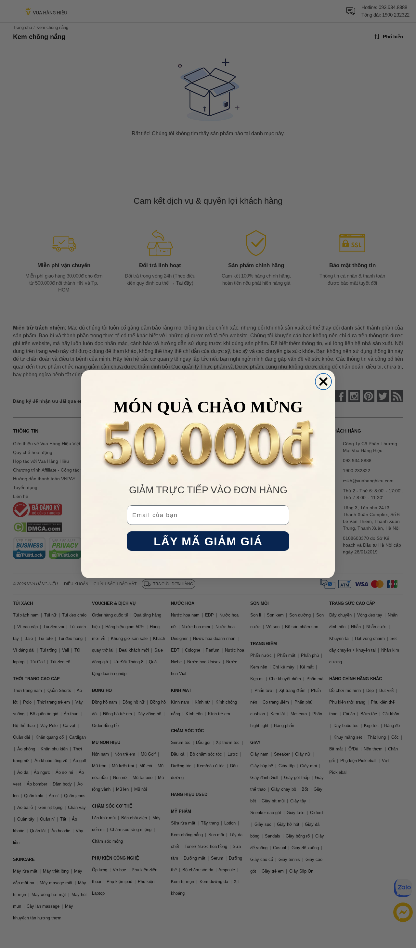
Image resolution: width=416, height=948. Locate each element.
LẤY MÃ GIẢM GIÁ (208, 541)
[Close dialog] (323, 381)
